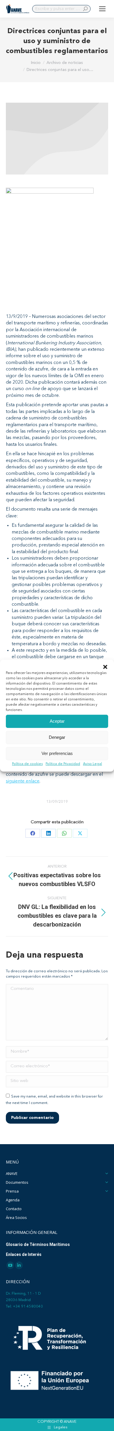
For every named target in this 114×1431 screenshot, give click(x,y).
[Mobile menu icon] (102, 9)
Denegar (57, 737)
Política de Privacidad (63, 764)
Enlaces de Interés (24, 1254)
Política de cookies (27, 764)
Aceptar (57, 721)
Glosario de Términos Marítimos (38, 1244)
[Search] (85, 9)
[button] (105, 667)
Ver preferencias (57, 753)
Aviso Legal (92, 764)
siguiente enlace (22, 781)
